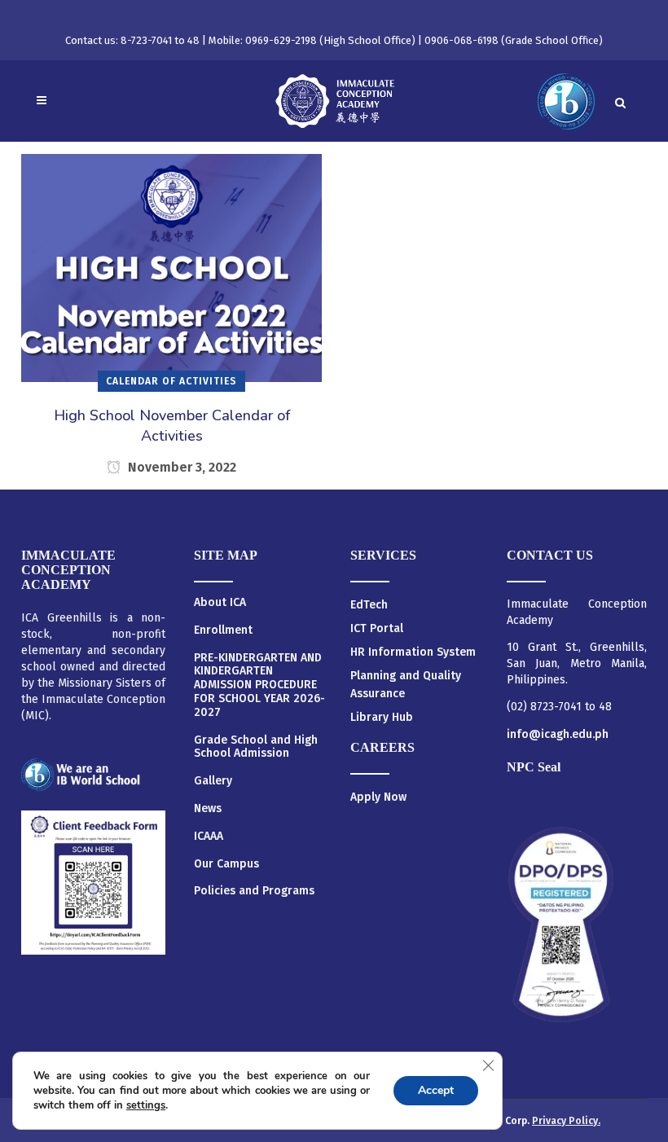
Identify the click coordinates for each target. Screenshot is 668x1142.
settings (145, 1105)
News (208, 808)
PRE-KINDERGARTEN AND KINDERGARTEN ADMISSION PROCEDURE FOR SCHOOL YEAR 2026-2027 (259, 685)
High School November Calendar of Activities (172, 426)
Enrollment (223, 630)
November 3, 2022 (180, 467)
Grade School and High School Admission (256, 747)
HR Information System (413, 652)
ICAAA (208, 836)
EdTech (369, 605)
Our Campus (226, 864)
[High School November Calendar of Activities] (171, 268)
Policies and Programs (254, 891)
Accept (436, 1090)
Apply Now (378, 797)
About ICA (220, 602)
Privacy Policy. (566, 1121)
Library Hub (381, 717)
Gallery (213, 781)
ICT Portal (376, 628)
